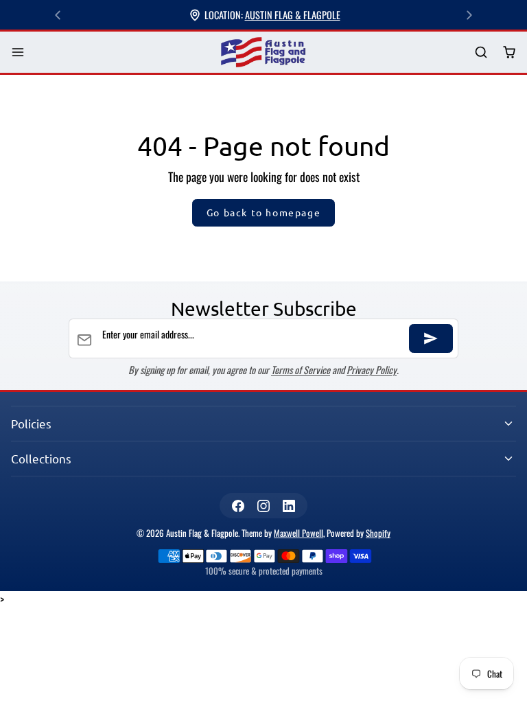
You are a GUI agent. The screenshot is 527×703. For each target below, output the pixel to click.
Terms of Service (300, 369)
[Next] (469, 15)
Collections (41, 458)
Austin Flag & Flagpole (292, 15)
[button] (18, 52)
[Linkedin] (289, 505)
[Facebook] (237, 505)
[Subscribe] (431, 338)
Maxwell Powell (298, 533)
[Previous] (57, 15)
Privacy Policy (372, 369)
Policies (31, 423)
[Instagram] (263, 505)
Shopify (378, 533)
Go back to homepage (263, 212)
